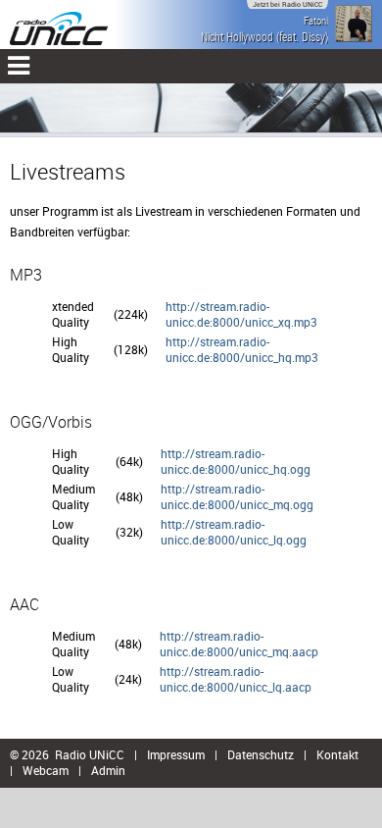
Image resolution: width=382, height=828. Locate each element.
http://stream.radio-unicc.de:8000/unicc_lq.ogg (234, 531)
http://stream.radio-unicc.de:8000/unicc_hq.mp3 (242, 349)
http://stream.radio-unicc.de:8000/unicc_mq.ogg (237, 496)
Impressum (176, 754)
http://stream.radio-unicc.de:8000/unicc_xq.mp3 (241, 314)
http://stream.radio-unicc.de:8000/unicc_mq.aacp (239, 643)
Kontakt (337, 754)
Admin (108, 770)
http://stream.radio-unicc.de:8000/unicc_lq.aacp (235, 679)
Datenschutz (260, 754)
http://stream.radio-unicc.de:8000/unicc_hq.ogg (235, 461)
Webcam (46, 770)
